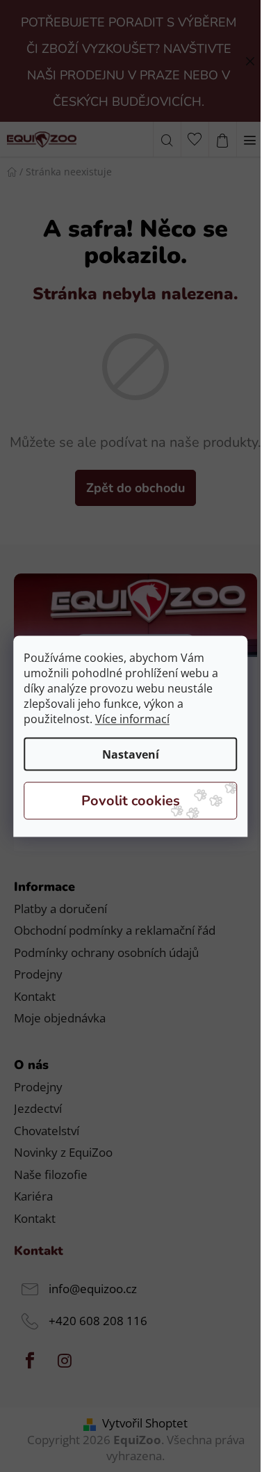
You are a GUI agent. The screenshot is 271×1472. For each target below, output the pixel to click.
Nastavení (130, 753)
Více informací (132, 718)
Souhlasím (131, 800)
